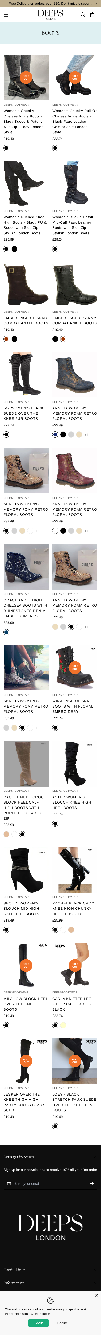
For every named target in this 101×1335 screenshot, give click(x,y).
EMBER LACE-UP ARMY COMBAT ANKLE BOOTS (26, 320)
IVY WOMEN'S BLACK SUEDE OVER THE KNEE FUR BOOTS (24, 413)
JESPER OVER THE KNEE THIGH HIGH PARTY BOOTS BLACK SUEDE (24, 1102)
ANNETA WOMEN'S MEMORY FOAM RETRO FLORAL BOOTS (74, 413)
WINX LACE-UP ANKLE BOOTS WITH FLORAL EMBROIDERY (73, 706)
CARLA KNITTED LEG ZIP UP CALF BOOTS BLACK (72, 1004)
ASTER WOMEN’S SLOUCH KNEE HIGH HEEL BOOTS (71, 802)
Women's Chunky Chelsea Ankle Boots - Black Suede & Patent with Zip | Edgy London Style (23, 121)
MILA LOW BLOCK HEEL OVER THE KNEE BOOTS (26, 1004)
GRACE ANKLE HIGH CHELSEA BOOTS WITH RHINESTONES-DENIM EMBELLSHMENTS (25, 608)
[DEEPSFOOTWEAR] (50, 14)
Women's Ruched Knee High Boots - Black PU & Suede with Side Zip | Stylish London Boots (25, 225)
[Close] (96, 1295)
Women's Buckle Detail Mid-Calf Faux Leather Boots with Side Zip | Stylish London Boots (72, 225)
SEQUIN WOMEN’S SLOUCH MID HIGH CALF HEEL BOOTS (21, 908)
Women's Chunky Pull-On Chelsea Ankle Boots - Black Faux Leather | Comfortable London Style (74, 121)
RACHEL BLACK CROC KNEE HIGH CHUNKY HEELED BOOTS (73, 908)
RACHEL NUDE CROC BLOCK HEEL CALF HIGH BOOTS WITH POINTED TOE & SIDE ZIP (24, 807)
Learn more (42, 1314)
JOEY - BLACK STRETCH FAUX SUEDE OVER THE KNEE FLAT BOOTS (74, 1102)
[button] (92, 14)
